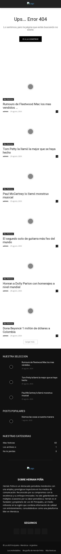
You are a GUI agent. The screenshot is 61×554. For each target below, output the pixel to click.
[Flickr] (30, 531)
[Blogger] (16, 531)
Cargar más (29, 342)
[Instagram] (37, 531)
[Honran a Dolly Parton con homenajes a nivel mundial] (30, 266)
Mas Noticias (8, 99)
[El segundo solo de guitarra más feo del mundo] (30, 221)
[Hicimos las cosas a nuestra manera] (11, 421)
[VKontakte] (44, 531)
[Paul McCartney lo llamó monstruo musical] (30, 176)
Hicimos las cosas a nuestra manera (38, 417)
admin (5, 111)
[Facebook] (23, 531)
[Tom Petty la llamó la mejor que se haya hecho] (30, 131)
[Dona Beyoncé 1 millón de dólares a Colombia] (30, 311)
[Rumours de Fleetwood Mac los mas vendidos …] (30, 87)
